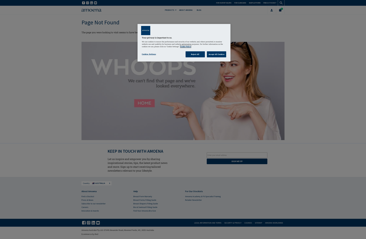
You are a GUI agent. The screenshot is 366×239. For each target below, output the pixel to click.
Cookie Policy (185, 46)
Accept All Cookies (216, 54)
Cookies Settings (149, 54)
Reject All (195, 54)
